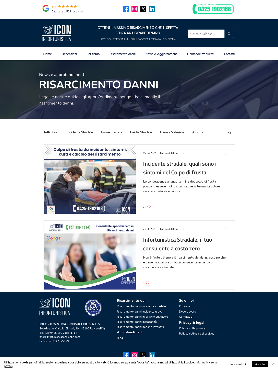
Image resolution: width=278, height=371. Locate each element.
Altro (195, 132)
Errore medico (111, 132)
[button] (230, 133)
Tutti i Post (51, 132)
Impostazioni (238, 364)
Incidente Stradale (80, 132)
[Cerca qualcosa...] (229, 34)
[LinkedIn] (152, 9)
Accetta (260, 364)
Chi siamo (185, 306)
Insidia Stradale (141, 132)
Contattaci (186, 317)
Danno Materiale (172, 132)
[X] (143, 9)
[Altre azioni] (226, 153)
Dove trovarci (187, 312)
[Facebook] (126, 9)
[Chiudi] (273, 364)
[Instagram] (134, 9)
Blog (120, 338)
